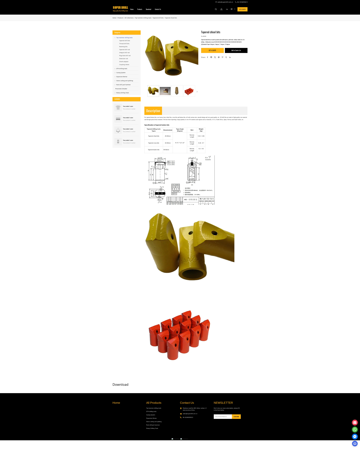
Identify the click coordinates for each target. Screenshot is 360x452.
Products (139, 9)
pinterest (222, 57)
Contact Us (158, 9)
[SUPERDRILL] (176, 439)
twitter (215, 57)
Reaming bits (123, 46)
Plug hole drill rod (124, 55)
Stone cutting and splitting (124, 81)
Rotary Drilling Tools (122, 93)
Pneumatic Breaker (121, 89)
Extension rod (123, 58)
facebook (207, 57)
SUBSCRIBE (236, 417)
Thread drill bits (124, 43)
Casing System (120, 72)
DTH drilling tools (121, 68)
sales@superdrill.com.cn (190, 413)
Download (148, 9)
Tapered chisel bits (171, 18)
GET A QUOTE (242, 9)
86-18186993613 (188, 417)
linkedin (230, 57)
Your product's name (128, 106)
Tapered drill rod (124, 49)
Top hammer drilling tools (143, 18)
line (211, 57)
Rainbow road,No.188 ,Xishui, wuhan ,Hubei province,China (194, 409)
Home (132, 9)
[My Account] (221, 9)
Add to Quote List (236, 50)
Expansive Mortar (121, 77)
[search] (216, 9)
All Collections (129, 18)
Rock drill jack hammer (123, 85)
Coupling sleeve (124, 64)
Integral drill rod (124, 52)
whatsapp (219, 57)
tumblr (226, 57)
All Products (153, 402)
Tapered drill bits (158, 18)
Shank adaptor (123, 61)
